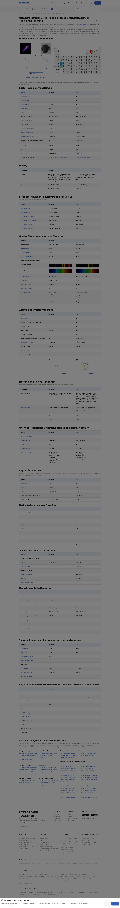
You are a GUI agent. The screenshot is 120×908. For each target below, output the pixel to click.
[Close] (98, 440)
